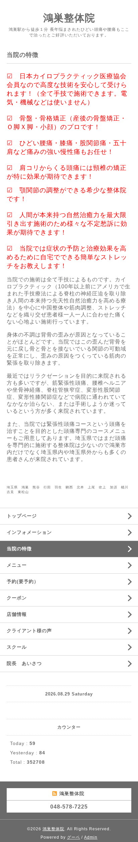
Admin (90, 837)
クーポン (17, 597)
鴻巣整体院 (69, 17)
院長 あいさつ (24, 663)
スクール (17, 647)
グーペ (73, 837)
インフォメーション (29, 532)
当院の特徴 (19, 548)
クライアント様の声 (29, 630)
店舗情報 (17, 614)
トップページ (22, 516)
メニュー (17, 565)
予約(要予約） (23, 581)
